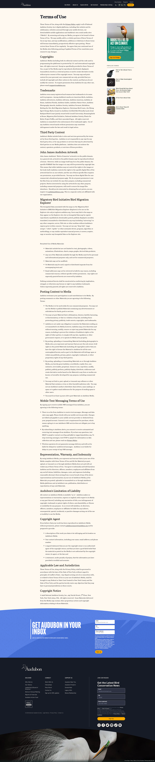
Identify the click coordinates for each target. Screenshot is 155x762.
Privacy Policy (72, 440)
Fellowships (48, 685)
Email (97, 620)
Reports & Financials (31, 694)
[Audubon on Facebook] (103, 725)
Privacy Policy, (70, 24)
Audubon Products (70, 685)
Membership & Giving (106, 5)
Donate (130, 5)
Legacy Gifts (68, 690)
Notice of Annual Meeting (32, 692)
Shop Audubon (118, 2)
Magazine (125, 2)
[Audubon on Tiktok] (116, 725)
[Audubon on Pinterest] (120, 725)
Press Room (48, 687)
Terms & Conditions (104, 648)
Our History (28, 685)
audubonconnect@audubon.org (76, 526)
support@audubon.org (57, 85)
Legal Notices (46, 713)
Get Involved (94, 5)
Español (131, 2)
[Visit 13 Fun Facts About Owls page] (120, 101)
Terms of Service (110, 637)
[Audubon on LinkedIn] (111, 725)
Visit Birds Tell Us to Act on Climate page (120, 42)
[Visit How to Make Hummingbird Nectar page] (120, 82)
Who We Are (28, 682)
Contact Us (48, 690)
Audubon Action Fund (31, 697)
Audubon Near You (70, 682)
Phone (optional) (99, 631)
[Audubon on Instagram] (99, 725)
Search (115, 5)
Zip (96, 626)
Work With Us (49, 682)
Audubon (26, 4)
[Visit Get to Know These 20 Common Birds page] (120, 110)
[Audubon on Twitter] (107, 725)
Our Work (67, 5)
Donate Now (68, 687)
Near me (123, 5)
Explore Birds (84, 5)
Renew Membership (70, 693)
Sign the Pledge (115, 57)
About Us (75, 5)
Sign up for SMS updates (52, 693)
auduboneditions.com (56, 192)
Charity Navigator (28, 704)
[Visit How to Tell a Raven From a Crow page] (120, 73)
